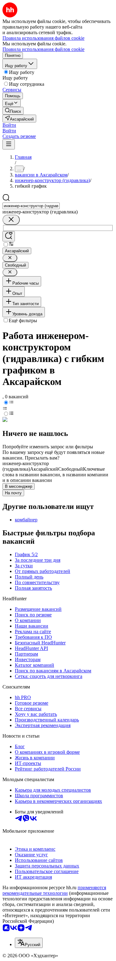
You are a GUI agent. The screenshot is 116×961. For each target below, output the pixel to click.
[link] (13, 111)
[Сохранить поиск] (8, 236)
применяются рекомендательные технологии (54, 890)
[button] (9, 125)
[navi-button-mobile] (8, 144)
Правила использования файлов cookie (43, 49)
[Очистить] (11, 220)
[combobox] (31, 206)
